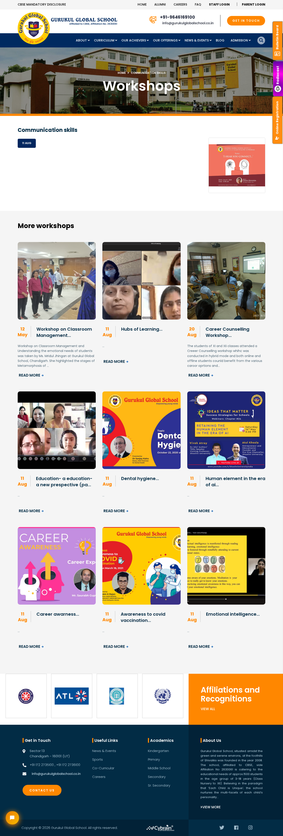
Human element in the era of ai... (235, 481)
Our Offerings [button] (165, 40)
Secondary (157, 776)
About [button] (82, 40)
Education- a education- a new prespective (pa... (64, 481)
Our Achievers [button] (134, 40)
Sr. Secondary (159, 785)
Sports (97, 759)
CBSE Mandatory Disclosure (42, 4)
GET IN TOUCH (246, 20)
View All (208, 709)
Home (142, 4)
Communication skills (148, 73)
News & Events (104, 750)
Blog (220, 40)
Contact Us (42, 790)
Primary (154, 759)
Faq (198, 4)
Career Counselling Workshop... (227, 332)
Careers (180, 4)
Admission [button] (240, 40)
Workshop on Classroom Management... (64, 332)
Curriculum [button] (104, 40)
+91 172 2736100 (68, 764)
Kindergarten (158, 750)
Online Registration (277, 117)
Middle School (159, 768)
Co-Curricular (103, 768)
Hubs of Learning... (142, 329)
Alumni (160, 4)
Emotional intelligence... (233, 614)
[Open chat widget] (12, 817)
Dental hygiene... (140, 478)
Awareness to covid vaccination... (143, 617)
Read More (29, 375)
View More (211, 807)
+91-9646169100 (177, 17)
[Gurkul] (34, 28)
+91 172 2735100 (42, 764)
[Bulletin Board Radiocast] (278, 4)
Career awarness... (57, 614)
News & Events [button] (197, 40)
